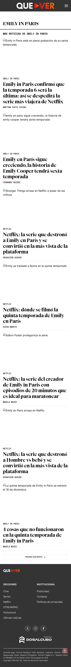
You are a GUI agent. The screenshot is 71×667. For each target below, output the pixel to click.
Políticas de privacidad (50, 601)
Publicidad (43, 591)
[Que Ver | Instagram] (35, 628)
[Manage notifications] (65, 650)
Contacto (42, 596)
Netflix (7, 601)
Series (7, 596)
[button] (66, 6)
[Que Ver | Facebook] (43, 628)
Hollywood (9, 612)
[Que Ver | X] (27, 628)
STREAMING (10, 607)
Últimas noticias (12, 617)
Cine (6, 591)
